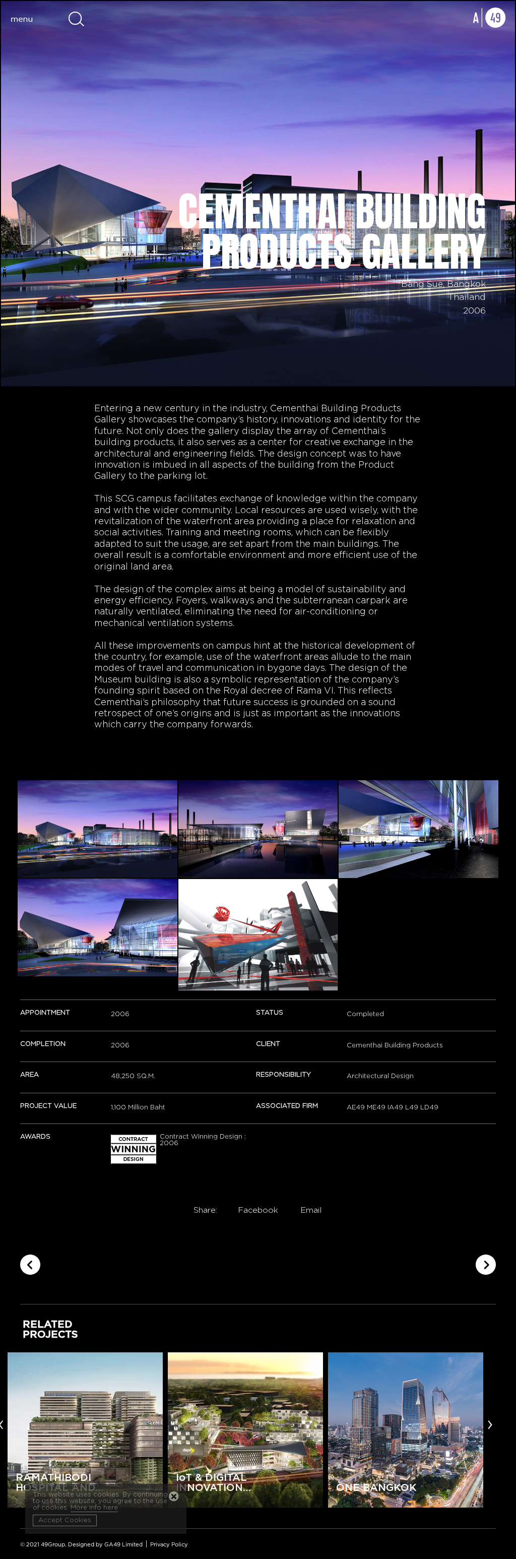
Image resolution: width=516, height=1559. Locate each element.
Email (311, 1210)
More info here (94, 1508)
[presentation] (490, 1424)
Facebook (258, 1210)
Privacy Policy (169, 1544)
